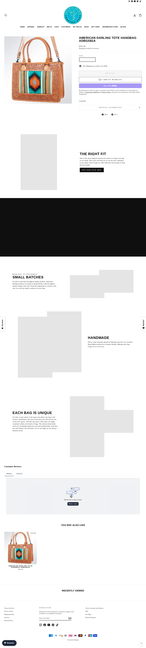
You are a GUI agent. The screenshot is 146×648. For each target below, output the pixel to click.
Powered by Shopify (73, 640)
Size (81, 56)
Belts (49, 27)
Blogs (123, 27)
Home (22, 27)
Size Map (88, 614)
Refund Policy (8, 620)
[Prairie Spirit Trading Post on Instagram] (40, 625)
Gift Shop (95, 27)
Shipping (82, 48)
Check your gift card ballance (94, 608)
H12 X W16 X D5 (87, 59)
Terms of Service (9, 608)
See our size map (92, 170)
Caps (57, 27)
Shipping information (110, 107)
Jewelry (40, 27)
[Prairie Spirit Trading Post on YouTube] (49, 625)
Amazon (6, 617)
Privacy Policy (8, 611)
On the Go (77, 27)
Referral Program (90, 617)
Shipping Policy (9, 614)
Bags (86, 27)
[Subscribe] (70, 618)
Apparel (30, 27)
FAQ (86, 611)
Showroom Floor (110, 27)
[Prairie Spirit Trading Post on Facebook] (44, 625)
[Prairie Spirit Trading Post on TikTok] (57, 625)
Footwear (65, 27)
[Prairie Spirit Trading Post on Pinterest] (53, 625)
